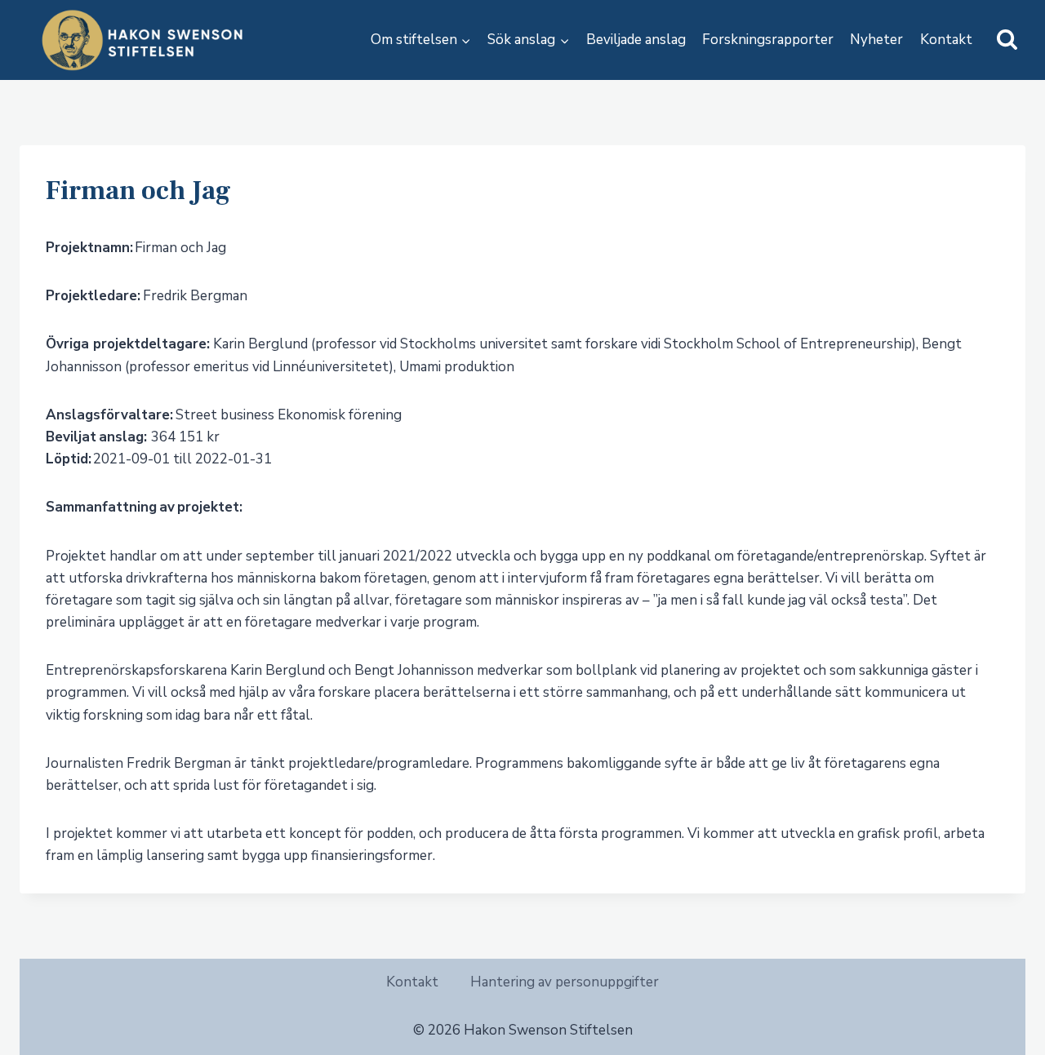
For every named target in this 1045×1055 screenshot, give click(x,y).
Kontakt (946, 39)
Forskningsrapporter (768, 39)
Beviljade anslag (636, 39)
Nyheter (876, 39)
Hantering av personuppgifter (564, 982)
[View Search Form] (1007, 40)
